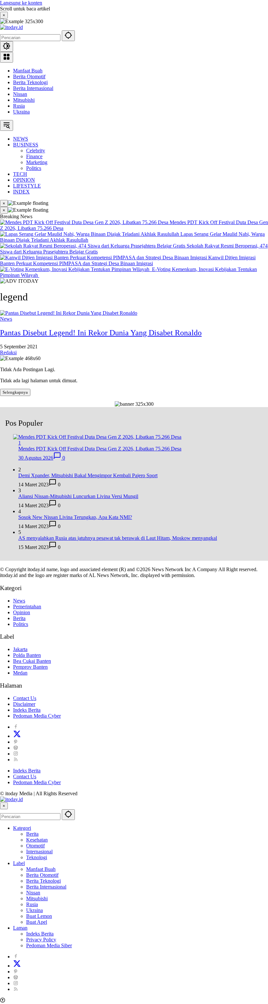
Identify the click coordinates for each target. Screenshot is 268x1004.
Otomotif (35, 845)
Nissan (20, 94)
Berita (19, 618)
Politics (20, 624)
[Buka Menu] (6, 57)
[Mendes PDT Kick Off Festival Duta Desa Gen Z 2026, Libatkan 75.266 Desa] (85, 222)
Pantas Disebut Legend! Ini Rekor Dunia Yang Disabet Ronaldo (101, 332)
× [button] (4, 805)
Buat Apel (36, 922)
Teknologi (36, 857)
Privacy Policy (41, 939)
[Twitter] (17, 736)
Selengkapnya (15, 392)
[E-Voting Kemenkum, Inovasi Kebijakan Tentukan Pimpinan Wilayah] (76, 269)
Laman (20, 928)
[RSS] (15, 759)
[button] (68, 35)
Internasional (39, 851)
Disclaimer (24, 704)
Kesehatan (37, 840)
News (6, 319)
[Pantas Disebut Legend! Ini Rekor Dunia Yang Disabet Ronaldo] (68, 313)
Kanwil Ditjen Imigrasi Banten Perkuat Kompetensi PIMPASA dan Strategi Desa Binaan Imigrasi (128, 260)
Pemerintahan (27, 606)
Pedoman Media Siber (49, 945)
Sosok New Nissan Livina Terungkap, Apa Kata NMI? (75, 517)
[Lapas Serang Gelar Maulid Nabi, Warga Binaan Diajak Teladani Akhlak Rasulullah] (90, 234)
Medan (20, 673)
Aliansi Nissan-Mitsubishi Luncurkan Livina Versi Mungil (78, 496)
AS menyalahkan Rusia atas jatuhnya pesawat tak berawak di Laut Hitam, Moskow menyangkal (117, 538)
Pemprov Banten (30, 667)
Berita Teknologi (30, 82)
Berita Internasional (33, 88)
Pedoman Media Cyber (37, 716)
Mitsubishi (24, 100)
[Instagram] (15, 753)
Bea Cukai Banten (32, 661)
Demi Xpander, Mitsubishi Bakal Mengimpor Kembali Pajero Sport (88, 475)
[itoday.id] (11, 27)
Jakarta (20, 649)
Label (19, 863)
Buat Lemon (39, 916)
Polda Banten (27, 655)
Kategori (22, 828)
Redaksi (8, 352)
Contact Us (24, 698)
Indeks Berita (27, 710)
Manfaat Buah (27, 70)
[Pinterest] (15, 742)
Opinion (21, 612)
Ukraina (21, 111)
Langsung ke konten (21, 3)
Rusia (19, 106)
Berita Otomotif (29, 76)
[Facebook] (15, 727)
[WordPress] (15, 748)
